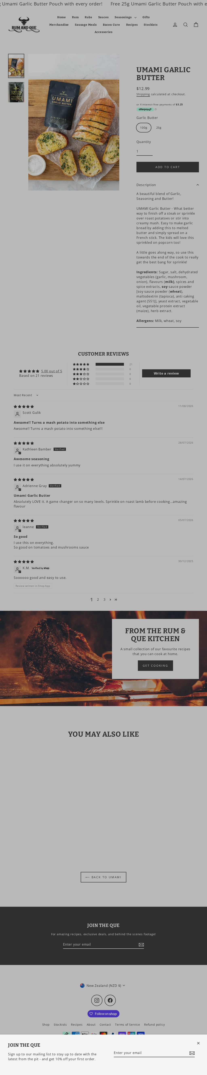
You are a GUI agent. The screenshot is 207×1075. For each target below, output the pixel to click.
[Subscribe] (191, 1053)
